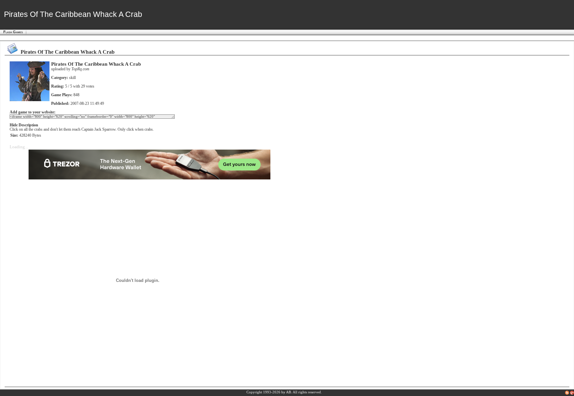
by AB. (286, 392)
